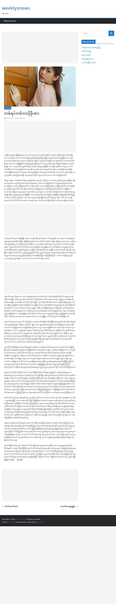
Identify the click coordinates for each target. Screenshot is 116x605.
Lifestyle (7, 108)
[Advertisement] (40, 47)
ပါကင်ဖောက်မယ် (11, 506)
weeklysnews (16, 8)
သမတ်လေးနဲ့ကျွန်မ (67, 506)
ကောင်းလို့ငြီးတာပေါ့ (88, 62)
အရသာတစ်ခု (86, 55)
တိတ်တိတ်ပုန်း (86, 51)
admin (23, 118)
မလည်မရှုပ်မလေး (87, 59)
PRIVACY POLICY (10, 21)
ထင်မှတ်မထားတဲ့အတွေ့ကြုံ (90, 47)
